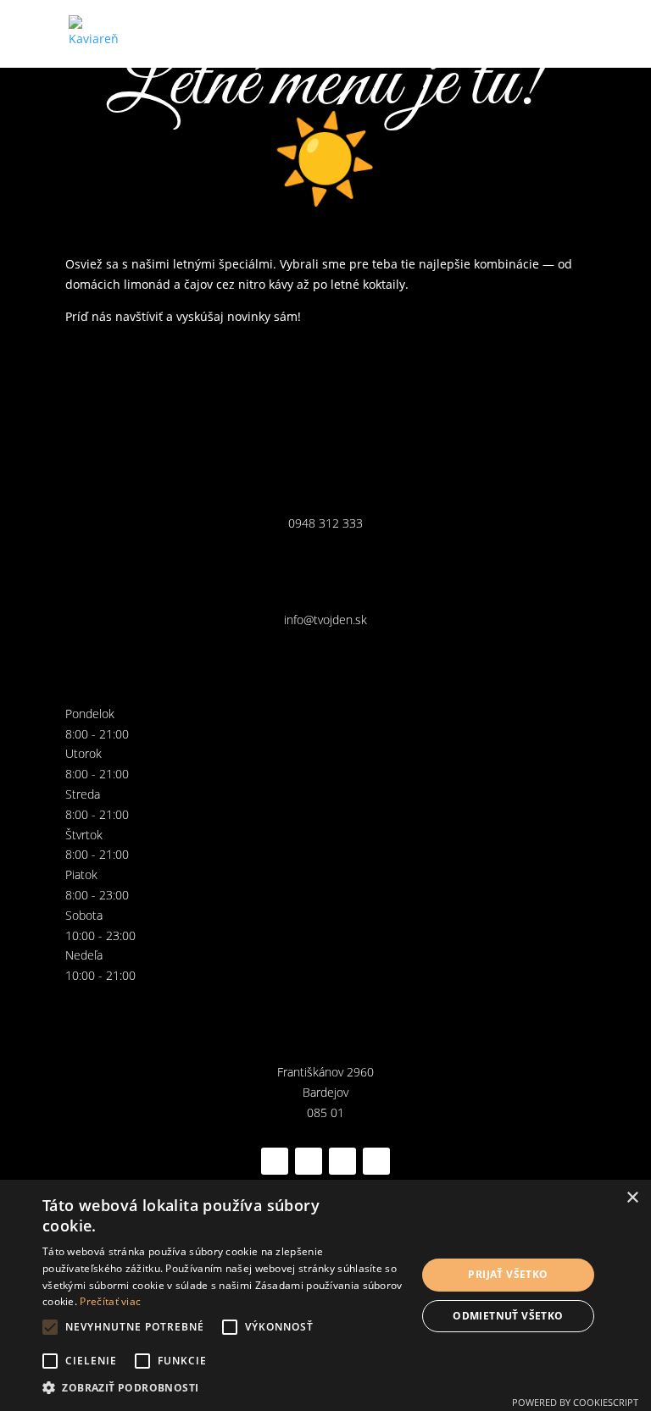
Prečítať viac (110, 1301)
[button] (223, 1388)
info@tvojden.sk (325, 619)
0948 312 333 (325, 523)
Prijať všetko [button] (508, 1274)
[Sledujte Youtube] (376, 1161)
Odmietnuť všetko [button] (508, 1316)
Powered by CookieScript (575, 1402)
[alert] (325, 1295)
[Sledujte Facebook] (274, 1161)
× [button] (632, 1198)
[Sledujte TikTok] (342, 1161)
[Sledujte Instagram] (308, 1161)
